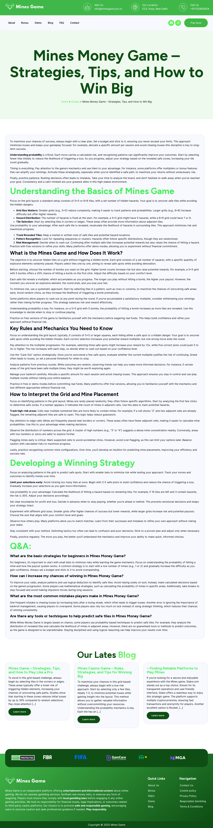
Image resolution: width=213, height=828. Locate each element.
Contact (74, 22)
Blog (50, 22)
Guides (75, 101)
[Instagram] (178, 23)
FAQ (61, 22)
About (11, 22)
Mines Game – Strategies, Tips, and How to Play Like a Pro (34, 670)
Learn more (19, 711)
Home (64, 101)
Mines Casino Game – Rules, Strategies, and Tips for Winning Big (104, 672)
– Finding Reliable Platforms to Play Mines (172, 670)
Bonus (25, 22)
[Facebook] (171, 23)
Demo (38, 22)
